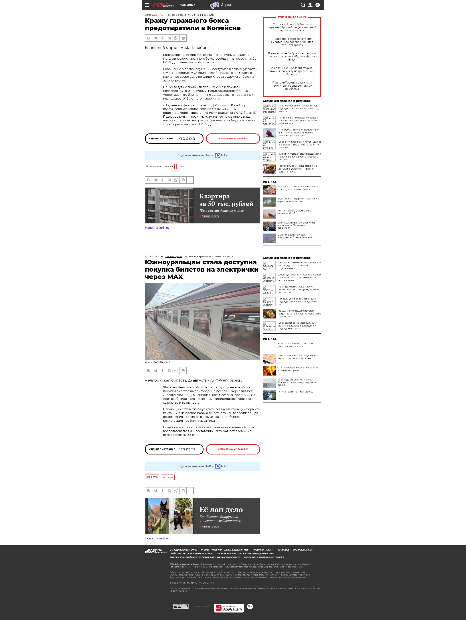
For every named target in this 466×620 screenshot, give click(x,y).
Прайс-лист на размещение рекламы (191, 553)
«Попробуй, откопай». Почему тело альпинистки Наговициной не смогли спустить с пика (299, 132)
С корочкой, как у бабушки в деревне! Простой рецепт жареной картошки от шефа (292, 27)
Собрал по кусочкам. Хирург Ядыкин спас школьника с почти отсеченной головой (300, 144)
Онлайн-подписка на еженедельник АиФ (224, 550)
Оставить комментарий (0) (233, 138)
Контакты (283, 550)
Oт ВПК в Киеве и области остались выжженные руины (297, 369)
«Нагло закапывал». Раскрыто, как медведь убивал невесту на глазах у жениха (299, 108)
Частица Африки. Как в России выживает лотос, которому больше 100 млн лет (299, 289)
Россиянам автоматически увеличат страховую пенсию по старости (298, 188)
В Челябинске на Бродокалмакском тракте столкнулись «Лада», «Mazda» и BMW (291, 56)
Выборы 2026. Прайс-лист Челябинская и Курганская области (205, 557)
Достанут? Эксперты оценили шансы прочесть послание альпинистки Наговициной (300, 277)
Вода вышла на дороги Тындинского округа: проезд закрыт (298, 200)
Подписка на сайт (263, 550)
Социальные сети (303, 550)
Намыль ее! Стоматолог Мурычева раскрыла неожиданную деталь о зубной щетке (298, 120)
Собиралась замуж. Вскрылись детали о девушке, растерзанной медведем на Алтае (297, 325)
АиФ (168, 362)
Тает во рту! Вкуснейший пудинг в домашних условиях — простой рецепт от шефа (298, 168)
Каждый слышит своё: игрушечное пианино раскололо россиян (297, 356)
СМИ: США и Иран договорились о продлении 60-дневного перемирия (296, 225)
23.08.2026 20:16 (154, 256)
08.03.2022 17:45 (154, 14)
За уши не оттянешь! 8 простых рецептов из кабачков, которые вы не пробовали (300, 313)
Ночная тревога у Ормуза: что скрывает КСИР (294, 212)
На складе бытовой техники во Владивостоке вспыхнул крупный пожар (296, 382)
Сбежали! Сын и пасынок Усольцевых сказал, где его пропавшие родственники (300, 265)
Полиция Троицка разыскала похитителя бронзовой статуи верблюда (292, 85)
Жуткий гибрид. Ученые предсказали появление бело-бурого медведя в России (300, 156)
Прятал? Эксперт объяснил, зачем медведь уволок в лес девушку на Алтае (298, 301)
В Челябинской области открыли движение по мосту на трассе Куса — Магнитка (292, 71)
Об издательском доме (183, 550)
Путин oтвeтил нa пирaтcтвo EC (295, 391)
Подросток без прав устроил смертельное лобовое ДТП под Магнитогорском (292, 42)
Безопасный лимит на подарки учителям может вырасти (295, 344)
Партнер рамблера (201, 606)
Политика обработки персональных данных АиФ (245, 553)
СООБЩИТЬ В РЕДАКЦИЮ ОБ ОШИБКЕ (264, 557)
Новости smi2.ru (157, 228)
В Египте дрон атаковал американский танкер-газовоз (294, 236)
